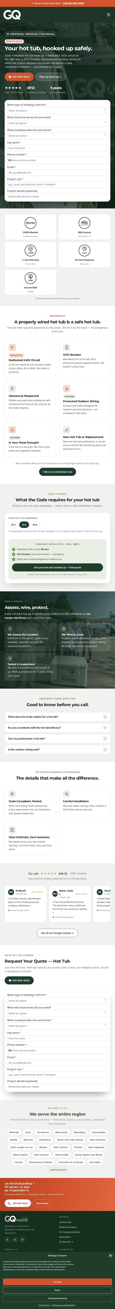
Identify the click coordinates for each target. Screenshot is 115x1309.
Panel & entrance (68, 1227)
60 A (35, 524)
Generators (65, 1236)
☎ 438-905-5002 (19, 76)
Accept (58, 1281)
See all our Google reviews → (57, 932)
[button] (110, 1255)
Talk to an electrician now (57, 471)
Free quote (42, 1203)
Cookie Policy (44, 1305)
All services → (66, 1241)
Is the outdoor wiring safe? (57, 749)
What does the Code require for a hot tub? (57, 716)
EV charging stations (69, 1231)
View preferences (57, 1298)
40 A (13, 524)
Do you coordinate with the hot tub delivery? (57, 727)
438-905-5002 (18, 1203)
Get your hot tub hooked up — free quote (57, 567)
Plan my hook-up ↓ (51, 76)
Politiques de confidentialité (63, 1305)
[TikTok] (22, 1240)
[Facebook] (7, 1240)
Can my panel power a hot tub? (57, 738)
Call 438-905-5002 (73, 3)
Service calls (65, 1222)
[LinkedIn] (15, 1240)
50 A (24, 524)
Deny (57, 1290)
